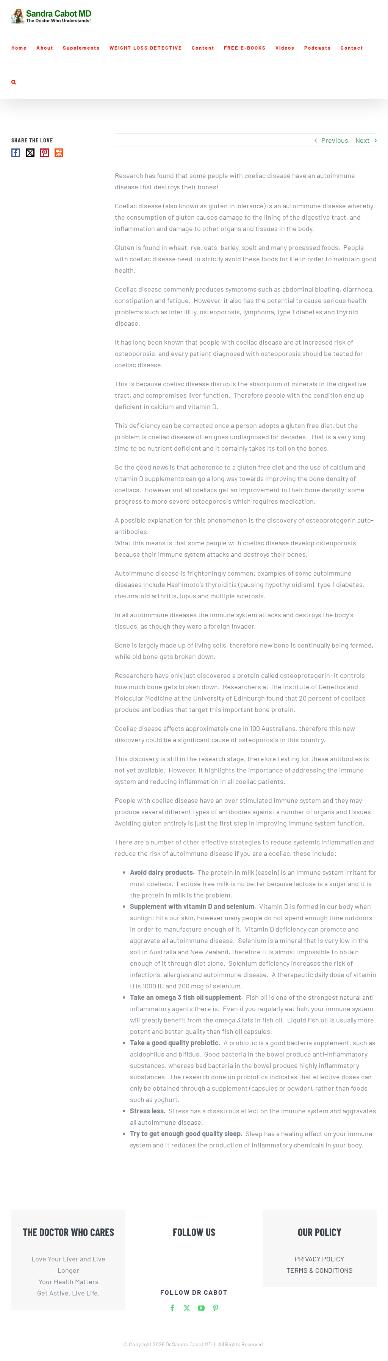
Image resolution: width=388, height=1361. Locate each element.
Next (362, 140)
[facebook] (172, 1308)
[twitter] (186, 1308)
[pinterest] (215, 1308)
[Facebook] (15, 152)
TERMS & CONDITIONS (319, 1270)
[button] (14, 82)
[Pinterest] (44, 152)
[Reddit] (59, 152)
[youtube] (201, 1308)
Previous (334, 140)
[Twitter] (30, 152)
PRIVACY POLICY (319, 1259)
